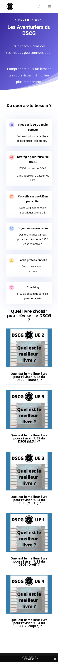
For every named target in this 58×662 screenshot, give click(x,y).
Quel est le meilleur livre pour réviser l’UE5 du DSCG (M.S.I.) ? (29, 438)
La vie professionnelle (33, 260)
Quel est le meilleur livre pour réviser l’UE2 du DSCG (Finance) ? (29, 377)
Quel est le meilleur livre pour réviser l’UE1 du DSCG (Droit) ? (29, 561)
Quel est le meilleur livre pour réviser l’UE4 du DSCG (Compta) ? (29, 623)
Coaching (33, 287)
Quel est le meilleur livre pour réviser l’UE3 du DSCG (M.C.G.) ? (29, 500)
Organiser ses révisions (33, 228)
